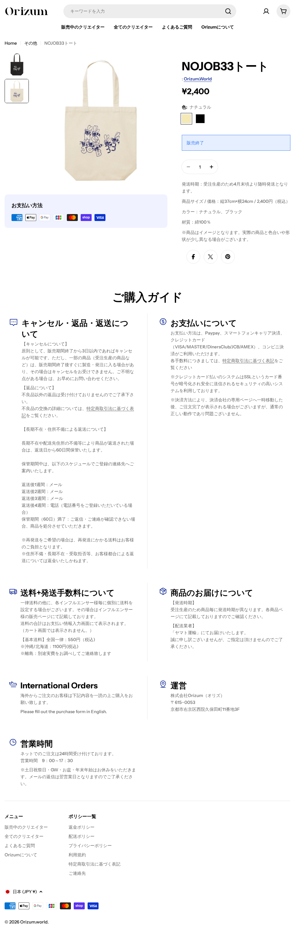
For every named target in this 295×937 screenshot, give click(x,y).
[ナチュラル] (186, 118)
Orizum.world (198, 79)
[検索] (228, 11)
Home (11, 43)
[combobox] (149, 11)
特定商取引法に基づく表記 (248, 360)
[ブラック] (200, 118)
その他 (30, 43)
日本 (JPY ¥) (25, 891)
